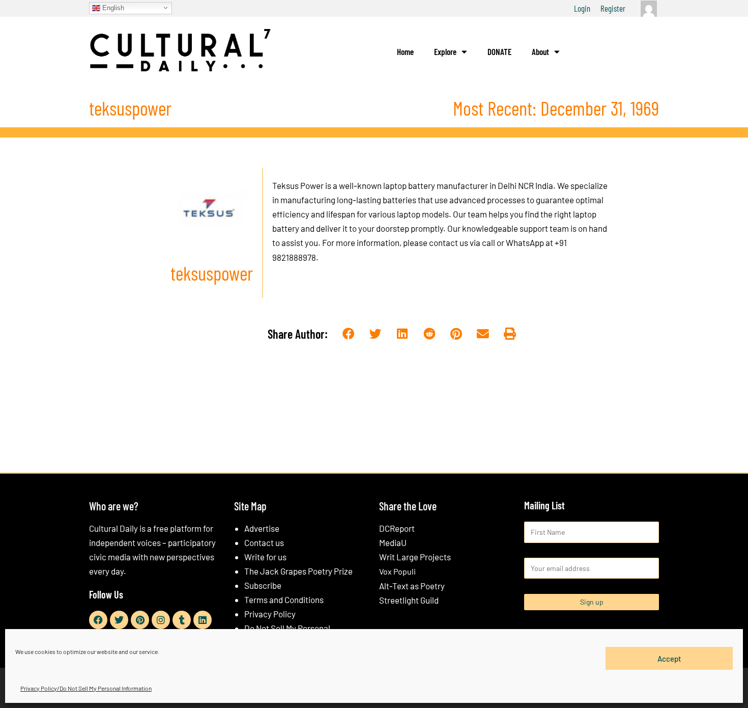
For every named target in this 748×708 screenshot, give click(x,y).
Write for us (265, 557)
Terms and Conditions (284, 599)
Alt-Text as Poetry (412, 586)
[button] (349, 334)
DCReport (397, 528)
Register (612, 8)
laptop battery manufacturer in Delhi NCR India (468, 185)
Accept (669, 658)
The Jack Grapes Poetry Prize (298, 571)
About (540, 51)
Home (405, 51)
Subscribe (262, 585)
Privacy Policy (270, 614)
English (112, 7)
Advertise (261, 528)
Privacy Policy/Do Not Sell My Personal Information (86, 688)
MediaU (393, 542)
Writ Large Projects (415, 557)
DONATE (499, 51)
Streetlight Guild (409, 600)
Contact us (264, 542)
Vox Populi (397, 571)
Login (582, 8)
